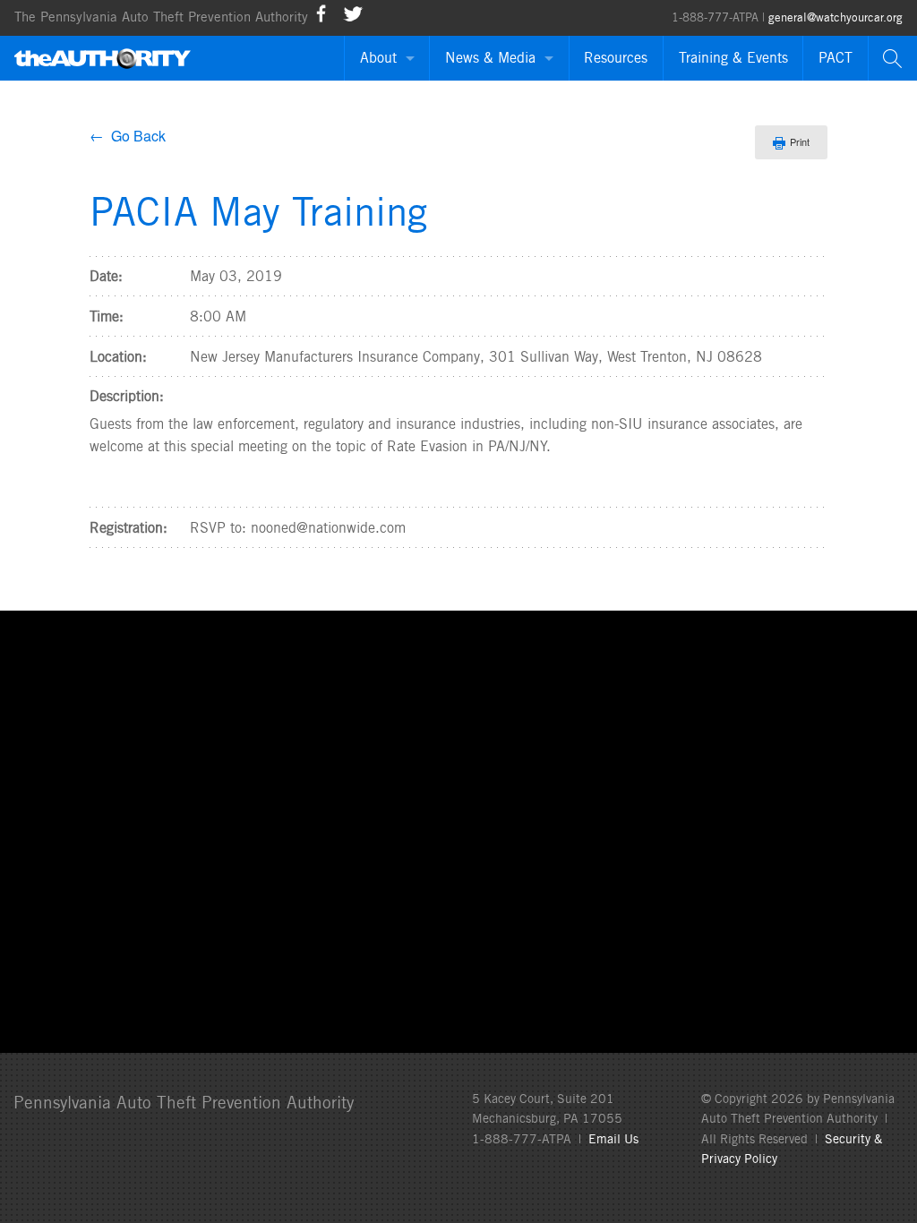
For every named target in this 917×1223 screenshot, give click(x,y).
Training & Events (733, 57)
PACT (835, 57)
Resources (615, 57)
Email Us (613, 1139)
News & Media (490, 57)
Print (800, 141)
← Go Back (128, 135)
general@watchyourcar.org (835, 17)
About (378, 57)
